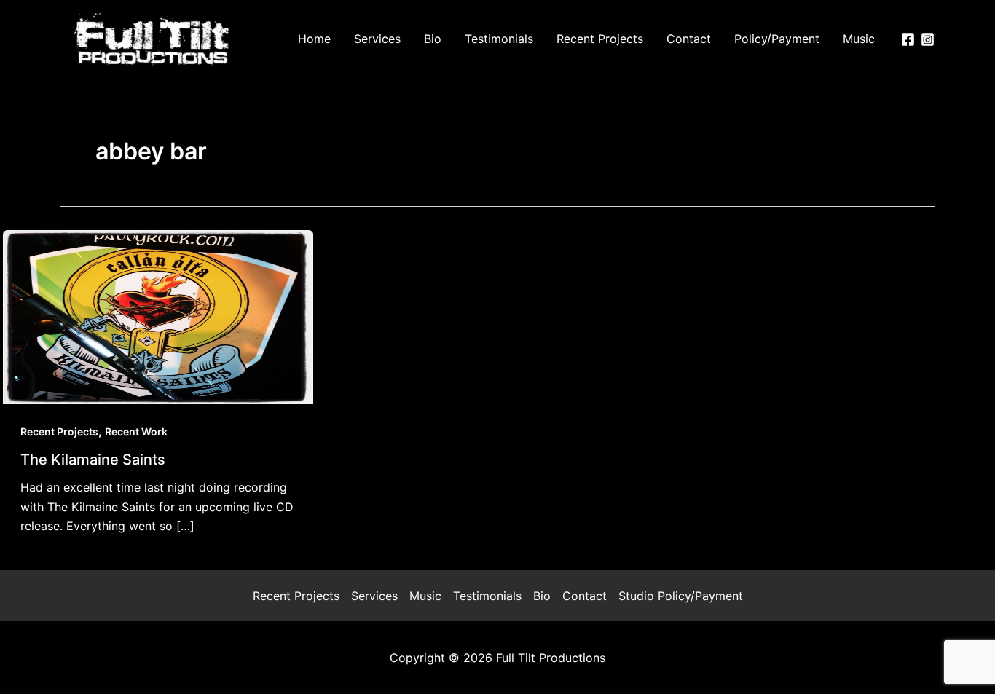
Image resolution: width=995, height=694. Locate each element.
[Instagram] (928, 40)
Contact (584, 595)
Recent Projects (59, 431)
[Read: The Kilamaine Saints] (158, 316)
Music (425, 595)
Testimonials (487, 595)
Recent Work (136, 431)
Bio (542, 595)
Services (374, 595)
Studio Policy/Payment (680, 595)
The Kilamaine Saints (92, 459)
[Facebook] (908, 40)
